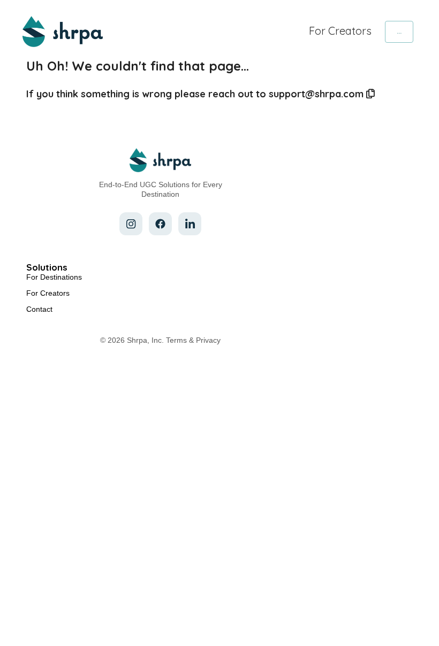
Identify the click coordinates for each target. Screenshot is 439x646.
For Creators (340, 30)
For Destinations (54, 277)
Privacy (208, 340)
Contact (39, 309)
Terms (176, 340)
